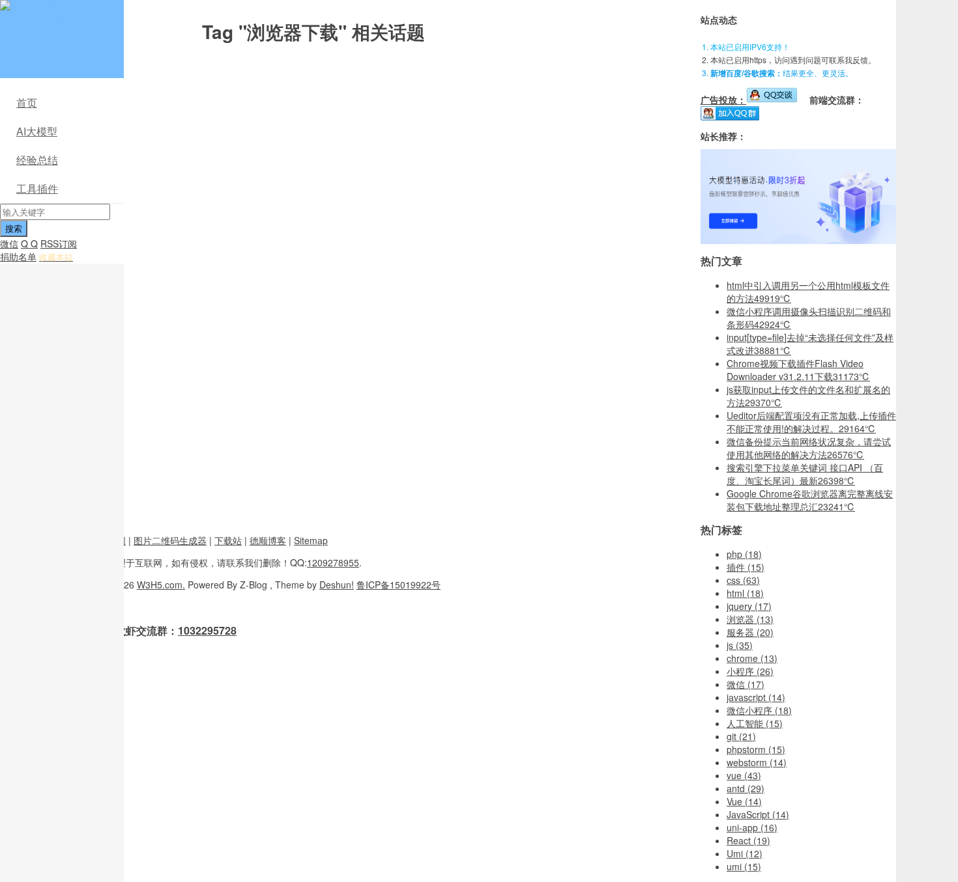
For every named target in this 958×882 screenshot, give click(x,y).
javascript (756, 697)
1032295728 (207, 630)
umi (744, 866)
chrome (752, 658)
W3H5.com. (161, 584)
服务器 (750, 632)
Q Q (29, 243)
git (741, 736)
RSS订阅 (58, 243)
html (745, 592)
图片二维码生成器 (170, 540)
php (744, 553)
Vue (744, 801)
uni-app (752, 827)
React (748, 840)
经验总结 (37, 159)
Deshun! (336, 584)
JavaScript (758, 814)
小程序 (750, 671)
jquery (749, 606)
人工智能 (755, 723)
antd (745, 788)
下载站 (228, 540)
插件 (745, 566)
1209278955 (333, 562)
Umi (744, 853)
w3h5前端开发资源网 (59, 13)
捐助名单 (18, 256)
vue (744, 775)
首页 (26, 102)
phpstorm (756, 749)
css (743, 579)
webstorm (757, 762)
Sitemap (311, 540)
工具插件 (37, 188)
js (740, 645)
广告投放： (723, 99)
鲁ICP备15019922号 (398, 584)
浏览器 (750, 619)
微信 (9, 243)
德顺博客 (268, 540)
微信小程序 (759, 710)
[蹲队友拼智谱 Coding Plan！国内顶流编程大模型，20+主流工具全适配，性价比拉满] (798, 240)
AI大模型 (36, 131)
